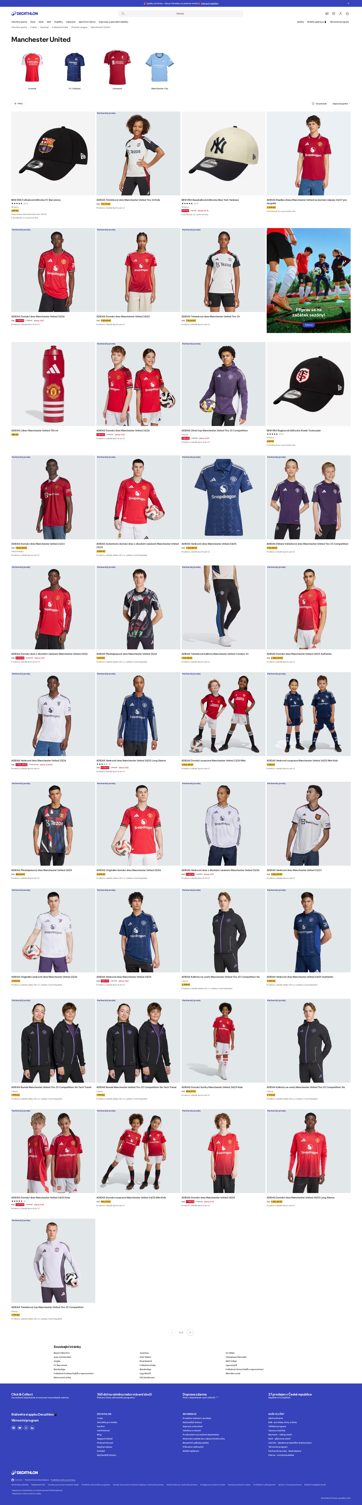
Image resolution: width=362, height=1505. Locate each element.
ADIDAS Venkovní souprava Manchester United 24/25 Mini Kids (302, 760)
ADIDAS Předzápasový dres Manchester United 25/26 (126, 653)
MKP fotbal (231, 1361)
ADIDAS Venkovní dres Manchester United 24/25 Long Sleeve (131, 760)
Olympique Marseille (236, 1357)
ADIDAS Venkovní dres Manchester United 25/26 (38, 760)
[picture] (53, 153)
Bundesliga (59, 1369)
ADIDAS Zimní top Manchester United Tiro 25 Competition (215, 430)
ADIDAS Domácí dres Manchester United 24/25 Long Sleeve (300, 1197)
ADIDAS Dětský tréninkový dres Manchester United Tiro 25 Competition (307, 543)
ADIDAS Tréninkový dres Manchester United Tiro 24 (211, 316)
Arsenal (32, 88)
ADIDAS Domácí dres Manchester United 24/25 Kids (40, 1197)
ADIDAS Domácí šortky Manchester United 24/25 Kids (212, 1087)
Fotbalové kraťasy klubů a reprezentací (73, 1373)
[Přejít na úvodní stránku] (24, 14)
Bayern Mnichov (62, 1353)
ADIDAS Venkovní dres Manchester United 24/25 (209, 543)
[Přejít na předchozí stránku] (171, 1332)
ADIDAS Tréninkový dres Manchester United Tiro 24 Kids (128, 200)
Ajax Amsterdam (62, 1357)
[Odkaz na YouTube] (20, 1428)
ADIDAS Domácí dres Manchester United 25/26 (38, 316)
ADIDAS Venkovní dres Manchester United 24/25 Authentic (300, 976)
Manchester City (159, 88)
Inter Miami (145, 1357)
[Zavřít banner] (348, 3)
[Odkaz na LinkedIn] (32, 1428)
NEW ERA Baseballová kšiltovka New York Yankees (210, 200)
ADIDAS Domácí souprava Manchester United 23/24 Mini (214, 760)
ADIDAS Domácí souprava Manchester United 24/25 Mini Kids (131, 1197)
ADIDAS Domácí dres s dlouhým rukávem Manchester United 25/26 (49, 653)
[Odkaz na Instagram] (26, 1428)
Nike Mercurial (233, 1373)
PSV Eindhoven (147, 1377)
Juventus (144, 1353)
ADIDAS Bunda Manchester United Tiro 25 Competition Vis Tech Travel (51, 1087)
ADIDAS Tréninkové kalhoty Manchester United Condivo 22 (215, 653)
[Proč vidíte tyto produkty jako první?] (313, 103)
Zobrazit (309, 325)
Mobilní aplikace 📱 (317, 22)
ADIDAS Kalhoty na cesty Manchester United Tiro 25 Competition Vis (221, 976)
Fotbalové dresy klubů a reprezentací (244, 1369)
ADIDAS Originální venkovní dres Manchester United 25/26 (44, 976)
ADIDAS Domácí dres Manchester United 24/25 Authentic (299, 653)
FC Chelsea (74, 88)
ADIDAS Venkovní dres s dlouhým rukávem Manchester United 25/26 (220, 870)
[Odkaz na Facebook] (13, 1428)
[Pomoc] (333, 13)
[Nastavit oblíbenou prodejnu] (327, 13)
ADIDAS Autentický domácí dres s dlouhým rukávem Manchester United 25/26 (137, 545)
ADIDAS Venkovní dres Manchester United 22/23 (294, 870)
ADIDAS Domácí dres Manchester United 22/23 (38, 543)
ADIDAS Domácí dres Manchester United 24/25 (123, 316)
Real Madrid (146, 1361)
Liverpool (117, 88)
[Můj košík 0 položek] (347, 13)
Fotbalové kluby (148, 1365)
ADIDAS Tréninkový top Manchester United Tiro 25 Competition (47, 1307)
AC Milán (230, 1353)
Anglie (57, 1361)
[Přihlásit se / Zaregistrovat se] (340, 13)
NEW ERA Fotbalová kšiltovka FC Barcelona (36, 200)
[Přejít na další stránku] (190, 1332)
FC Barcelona (60, 1365)
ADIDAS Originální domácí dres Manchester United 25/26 (128, 870)
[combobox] (342, 103)
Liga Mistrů (145, 1373)
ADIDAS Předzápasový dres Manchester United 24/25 (41, 870)
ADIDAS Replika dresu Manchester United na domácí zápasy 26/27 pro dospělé (307, 202)
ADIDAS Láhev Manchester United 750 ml (34, 430)
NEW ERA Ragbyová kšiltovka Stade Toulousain (294, 430)
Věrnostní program (339, 22)
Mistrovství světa (62, 1377)
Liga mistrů (231, 1365)
